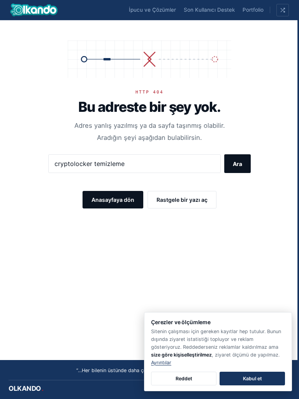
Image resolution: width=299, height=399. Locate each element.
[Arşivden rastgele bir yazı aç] (282, 10)
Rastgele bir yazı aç (182, 199)
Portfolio (253, 10)
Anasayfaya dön (112, 199)
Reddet (184, 378)
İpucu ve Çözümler (152, 10)
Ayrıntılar (161, 362)
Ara (237, 164)
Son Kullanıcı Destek (209, 10)
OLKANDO (26, 388)
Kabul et (252, 378)
